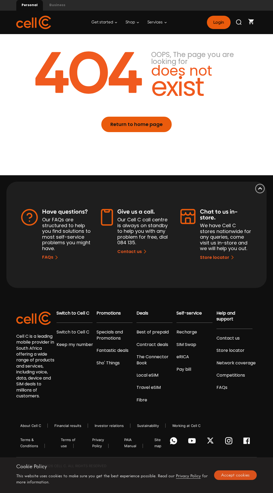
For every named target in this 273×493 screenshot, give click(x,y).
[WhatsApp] (174, 442)
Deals (142, 313)
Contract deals (152, 345)
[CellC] (33, 22)
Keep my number (75, 345)
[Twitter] (211, 442)
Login (218, 22)
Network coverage (236, 363)
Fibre (141, 400)
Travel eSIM (148, 387)
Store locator (214, 257)
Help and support (225, 316)
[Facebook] (248, 442)
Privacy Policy (188, 475)
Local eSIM (147, 375)
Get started (102, 22)
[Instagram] (229, 442)
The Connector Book (152, 360)
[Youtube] (193, 442)
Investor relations (109, 425)
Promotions (109, 313)
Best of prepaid (152, 332)
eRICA (182, 357)
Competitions (230, 375)
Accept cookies (235, 475)
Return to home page (136, 124)
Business (57, 5)
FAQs (47, 257)
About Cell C (30, 425)
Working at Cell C (186, 425)
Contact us (129, 251)
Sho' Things (108, 363)
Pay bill (183, 369)
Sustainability (148, 425)
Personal (30, 5)
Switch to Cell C (73, 313)
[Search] (239, 22)
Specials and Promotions (110, 335)
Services (155, 22)
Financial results (67, 425)
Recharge (186, 332)
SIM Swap (186, 345)
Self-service (189, 313)
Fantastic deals (113, 350)
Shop (131, 22)
